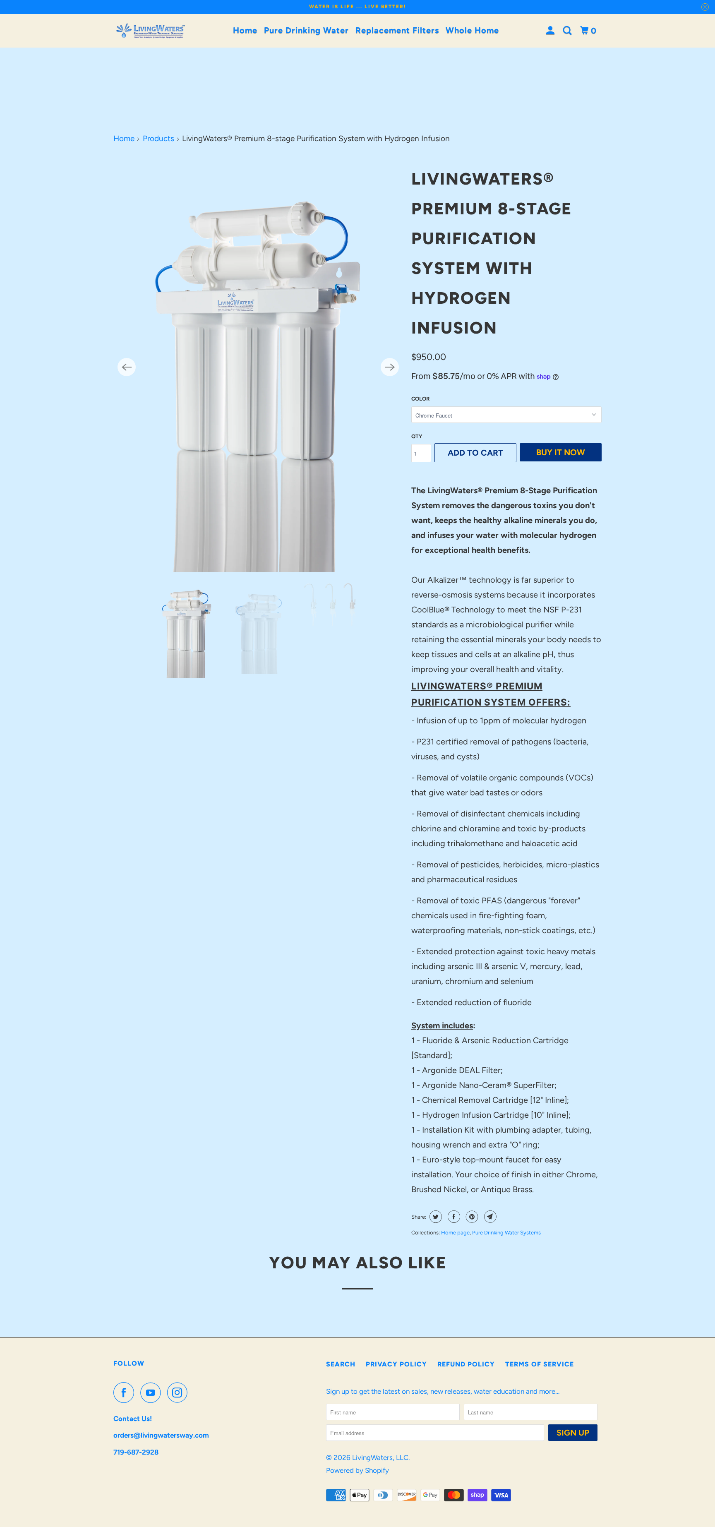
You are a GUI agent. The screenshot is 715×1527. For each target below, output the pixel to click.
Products (158, 138)
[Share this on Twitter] (434, 1216)
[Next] (390, 367)
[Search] (568, 30)
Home (245, 30)
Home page (455, 1232)
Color (420, 399)
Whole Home (472, 30)
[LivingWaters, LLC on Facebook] (125, 1392)
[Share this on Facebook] (453, 1216)
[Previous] (127, 367)
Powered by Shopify (357, 1470)
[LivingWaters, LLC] (150, 31)
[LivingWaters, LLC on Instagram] (179, 1392)
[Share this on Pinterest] (471, 1216)
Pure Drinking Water (306, 30)
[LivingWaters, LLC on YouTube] (152, 1392)
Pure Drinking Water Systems (506, 1232)
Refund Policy (466, 1364)
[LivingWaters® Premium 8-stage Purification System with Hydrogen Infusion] (258, 367)
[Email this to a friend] (489, 1216)
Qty (416, 436)
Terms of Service (539, 1364)
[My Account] (551, 30)
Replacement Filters (397, 30)
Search (340, 1364)
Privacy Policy (396, 1364)
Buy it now (560, 452)
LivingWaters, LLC (380, 1457)
